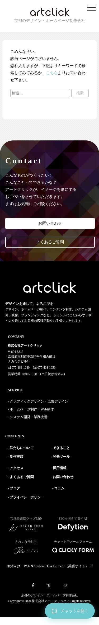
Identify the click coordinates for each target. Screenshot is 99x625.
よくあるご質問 (50, 242)
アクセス (16, 468)
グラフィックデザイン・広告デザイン (39, 401)
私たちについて (22, 448)
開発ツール (61, 456)
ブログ (15, 488)
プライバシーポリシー (27, 497)
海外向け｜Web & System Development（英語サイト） (48, 566)
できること (61, 448)
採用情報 (60, 468)
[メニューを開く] (91, 8)
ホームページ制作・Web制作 (32, 409)
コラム (59, 488)
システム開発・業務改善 (29, 417)
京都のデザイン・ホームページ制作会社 (49, 595)
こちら (52, 73)
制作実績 (16, 456)
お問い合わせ (50, 223)
